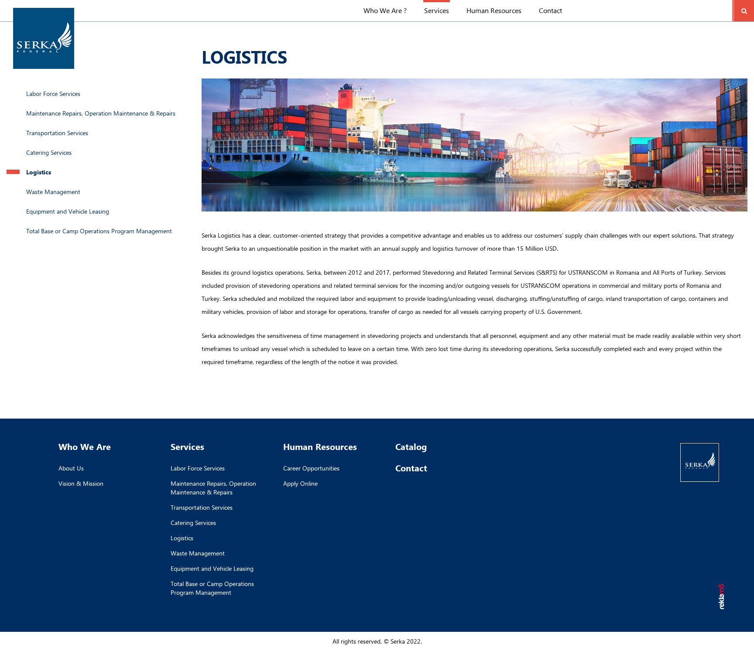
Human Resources (493, 10)
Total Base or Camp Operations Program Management (99, 231)
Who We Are (84, 446)
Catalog (411, 446)
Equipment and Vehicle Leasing (67, 211)
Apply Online (300, 483)
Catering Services (49, 152)
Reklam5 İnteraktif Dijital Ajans (722, 597)
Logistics (38, 172)
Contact (550, 10)
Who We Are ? (385, 10)
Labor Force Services (53, 93)
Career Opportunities (311, 468)
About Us (71, 468)
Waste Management (53, 191)
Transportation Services (57, 133)
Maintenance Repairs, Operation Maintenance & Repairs (100, 113)
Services (436, 10)
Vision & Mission (80, 483)
